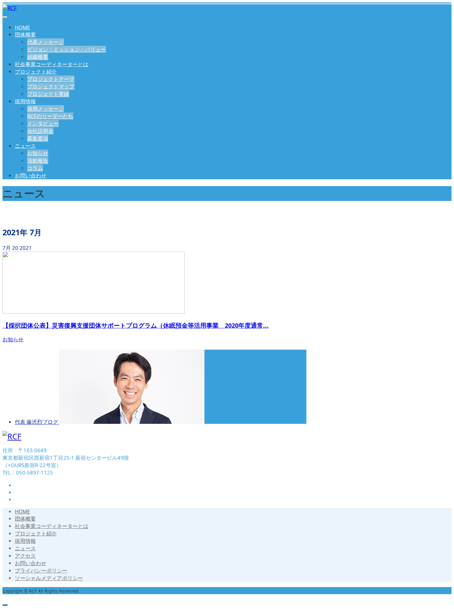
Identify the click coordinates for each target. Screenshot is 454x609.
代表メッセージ (45, 41)
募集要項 (37, 138)
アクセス (25, 555)
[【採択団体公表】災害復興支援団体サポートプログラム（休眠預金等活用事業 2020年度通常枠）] (93, 311)
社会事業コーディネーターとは (51, 64)
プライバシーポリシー (41, 570)
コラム (35, 168)
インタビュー (43, 123)
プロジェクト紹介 (36, 71)
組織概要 (37, 56)
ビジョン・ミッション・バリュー (66, 49)
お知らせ (37, 153)
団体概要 (25, 34)
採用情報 (25, 101)
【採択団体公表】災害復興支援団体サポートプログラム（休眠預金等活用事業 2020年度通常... (135, 325)
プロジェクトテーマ (50, 79)
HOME (22, 27)
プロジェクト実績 (48, 93)
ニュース (25, 145)
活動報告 (37, 160)
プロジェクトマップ (50, 86)
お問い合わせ (30, 175)
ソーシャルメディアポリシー (49, 577)
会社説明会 (40, 130)
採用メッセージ (45, 108)
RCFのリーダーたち (50, 116)
